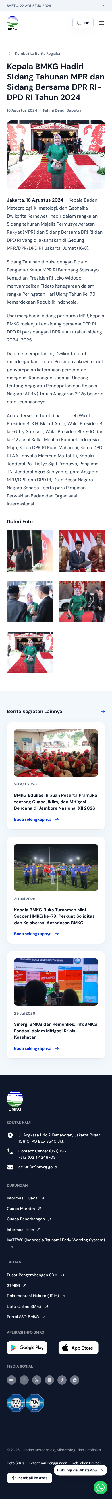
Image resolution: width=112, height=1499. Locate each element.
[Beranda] (12, 23)
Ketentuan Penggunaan (48, 1463)
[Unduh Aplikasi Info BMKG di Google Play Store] (30, 1347)
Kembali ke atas (32, 1477)
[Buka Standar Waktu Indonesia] (103, 5)
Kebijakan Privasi (86, 1463)
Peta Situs (15, 1463)
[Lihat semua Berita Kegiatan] (101, 711)
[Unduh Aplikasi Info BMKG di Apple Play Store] (81, 1347)
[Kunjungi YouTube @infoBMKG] (11, 1380)
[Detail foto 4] (82, 601)
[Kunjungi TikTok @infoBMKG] (62, 1380)
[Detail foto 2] (82, 551)
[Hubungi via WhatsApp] (100, 1487)
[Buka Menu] (101, 23)
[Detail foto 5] (30, 652)
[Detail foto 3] (30, 601)
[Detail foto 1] (30, 551)
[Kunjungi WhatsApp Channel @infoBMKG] (74, 1380)
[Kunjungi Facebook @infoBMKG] (24, 1380)
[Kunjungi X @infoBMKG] (36, 1380)
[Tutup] (102, 1471)
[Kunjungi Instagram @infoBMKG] (49, 1380)
